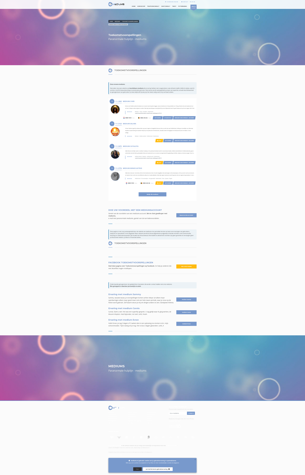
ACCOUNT (193, 7)
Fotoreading (182, 6)
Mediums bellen (151, 412)
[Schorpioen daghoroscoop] (163, 437)
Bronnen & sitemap (115, 455)
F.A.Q (129, 418)
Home (111, 21)
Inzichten (130, 423)
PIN (118, 101)
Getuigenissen (112, 418)
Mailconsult (131, 414)
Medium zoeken (132, 412)
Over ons (149, 423)
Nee (137, 469)
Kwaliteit (149, 416)
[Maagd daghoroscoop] (148, 437)
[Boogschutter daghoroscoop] (170, 437)
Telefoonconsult (153, 6)
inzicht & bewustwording (122, 90)
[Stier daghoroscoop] (119, 437)
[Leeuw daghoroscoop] (141, 437)
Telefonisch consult (114, 445)
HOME (133, 6)
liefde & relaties (185, 88)
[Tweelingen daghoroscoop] (126, 437)
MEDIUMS (117, 21)
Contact (149, 418)
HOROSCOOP (141, 6)
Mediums (111, 412)
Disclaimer (150, 421)
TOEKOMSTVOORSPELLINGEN (130, 21)
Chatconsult (165, 6)
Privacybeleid (112, 421)
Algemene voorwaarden (135, 421)
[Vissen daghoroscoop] (193, 437)
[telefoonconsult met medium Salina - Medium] (115, 131)
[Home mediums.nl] (116, 408)
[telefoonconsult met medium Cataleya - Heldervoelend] (115, 154)
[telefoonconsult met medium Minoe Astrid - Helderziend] (115, 176)
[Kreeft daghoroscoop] (133, 437)
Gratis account (112, 416)
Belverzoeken (151, 414)
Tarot (174, 6)
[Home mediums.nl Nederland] (116, 4)
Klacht (110, 423)
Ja (156, 469)
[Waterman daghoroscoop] (185, 437)
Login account (132, 416)
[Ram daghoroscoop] (111, 437)
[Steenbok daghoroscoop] (178, 437)
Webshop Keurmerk (175, 421)
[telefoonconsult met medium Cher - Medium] (115, 109)
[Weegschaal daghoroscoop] (156, 437)
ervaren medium (171, 445)
